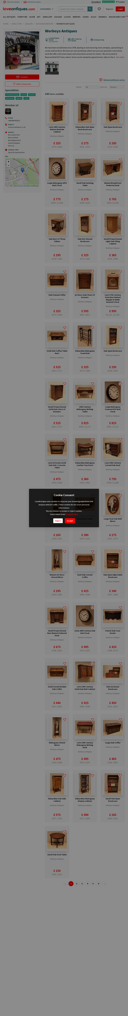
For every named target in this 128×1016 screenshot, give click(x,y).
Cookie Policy (72, 514)
